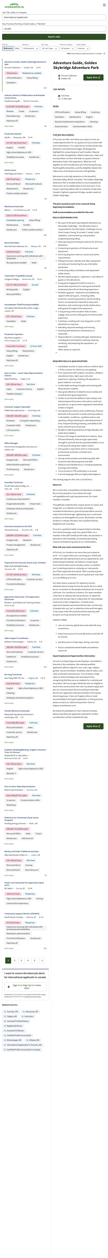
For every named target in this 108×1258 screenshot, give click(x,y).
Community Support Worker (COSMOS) (22, 913)
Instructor (28, 1016)
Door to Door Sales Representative (19, 786)
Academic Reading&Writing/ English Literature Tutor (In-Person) (25, 751)
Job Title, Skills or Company (14, 12)
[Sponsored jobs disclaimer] (104, 53)
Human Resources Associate (17, 711)
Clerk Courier (10, 170)
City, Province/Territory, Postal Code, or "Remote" (24, 24)
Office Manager (11, 443)
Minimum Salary (66, 44)
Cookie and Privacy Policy (32, 997)
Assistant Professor (15, 1030)
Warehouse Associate (14, 206)
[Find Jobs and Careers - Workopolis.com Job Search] (14, 5)
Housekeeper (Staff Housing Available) (21, 304)
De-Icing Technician (13, 674)
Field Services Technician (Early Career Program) (21, 819)
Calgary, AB (12, 1016)
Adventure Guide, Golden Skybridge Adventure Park (25, 63)
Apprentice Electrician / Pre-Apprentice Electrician (21, 598)
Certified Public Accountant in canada (23, 1049)
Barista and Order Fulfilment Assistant (21, 851)
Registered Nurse (14, 1026)
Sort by (5, 44)
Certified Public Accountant (19, 1035)
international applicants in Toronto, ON (24, 1045)
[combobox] (54, 17)
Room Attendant (11, 243)
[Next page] (42, 960)
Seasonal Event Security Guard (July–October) (25, 563)
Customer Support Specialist (17, 407)
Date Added (81, 44)
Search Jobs (54, 36)
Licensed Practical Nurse (17, 1021)
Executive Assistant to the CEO (18, 526)
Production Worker (13, 134)
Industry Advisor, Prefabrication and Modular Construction (24, 96)
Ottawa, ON (34, 1040)
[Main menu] (104, 5)
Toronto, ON (12, 1011)
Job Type (44, 44)
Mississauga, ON (14, 1040)
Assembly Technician (13, 482)
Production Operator (13, 334)
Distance (25, 44)
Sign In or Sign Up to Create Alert (27, 987)
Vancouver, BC (32, 1011)
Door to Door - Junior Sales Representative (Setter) (23, 374)
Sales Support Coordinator (16, 638)
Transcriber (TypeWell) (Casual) (18, 276)
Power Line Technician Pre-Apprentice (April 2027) (24, 884)
